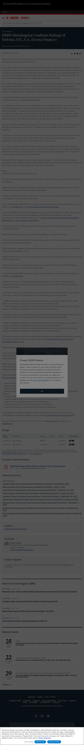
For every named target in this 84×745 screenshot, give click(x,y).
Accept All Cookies (54, 742)
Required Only (40, 742)
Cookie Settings (28, 742)
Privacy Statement (45, 738)
